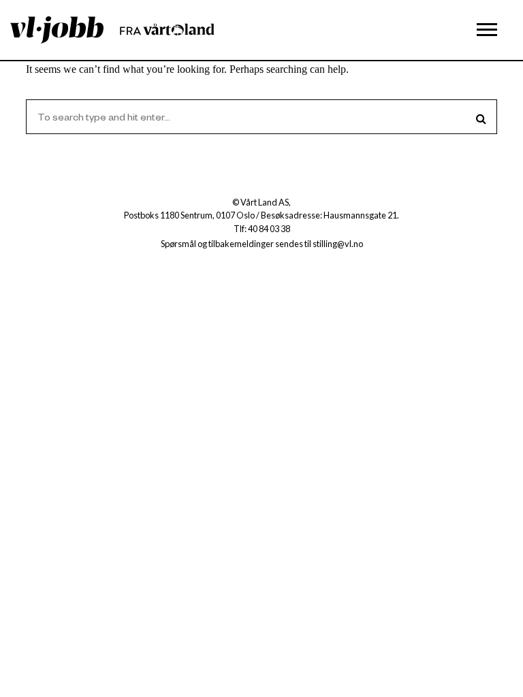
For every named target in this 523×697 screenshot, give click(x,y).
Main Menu (487, 30)
